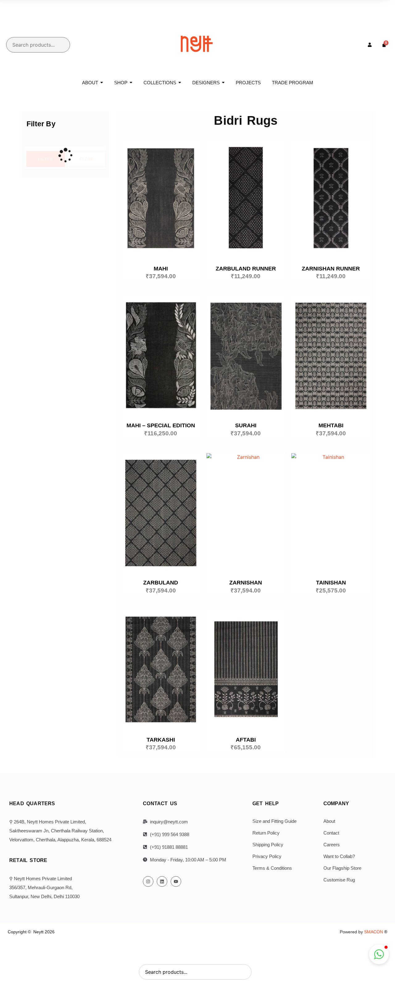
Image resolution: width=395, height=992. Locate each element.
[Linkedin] (162, 881)
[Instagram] (148, 881)
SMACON (375, 931)
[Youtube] (176, 881)
